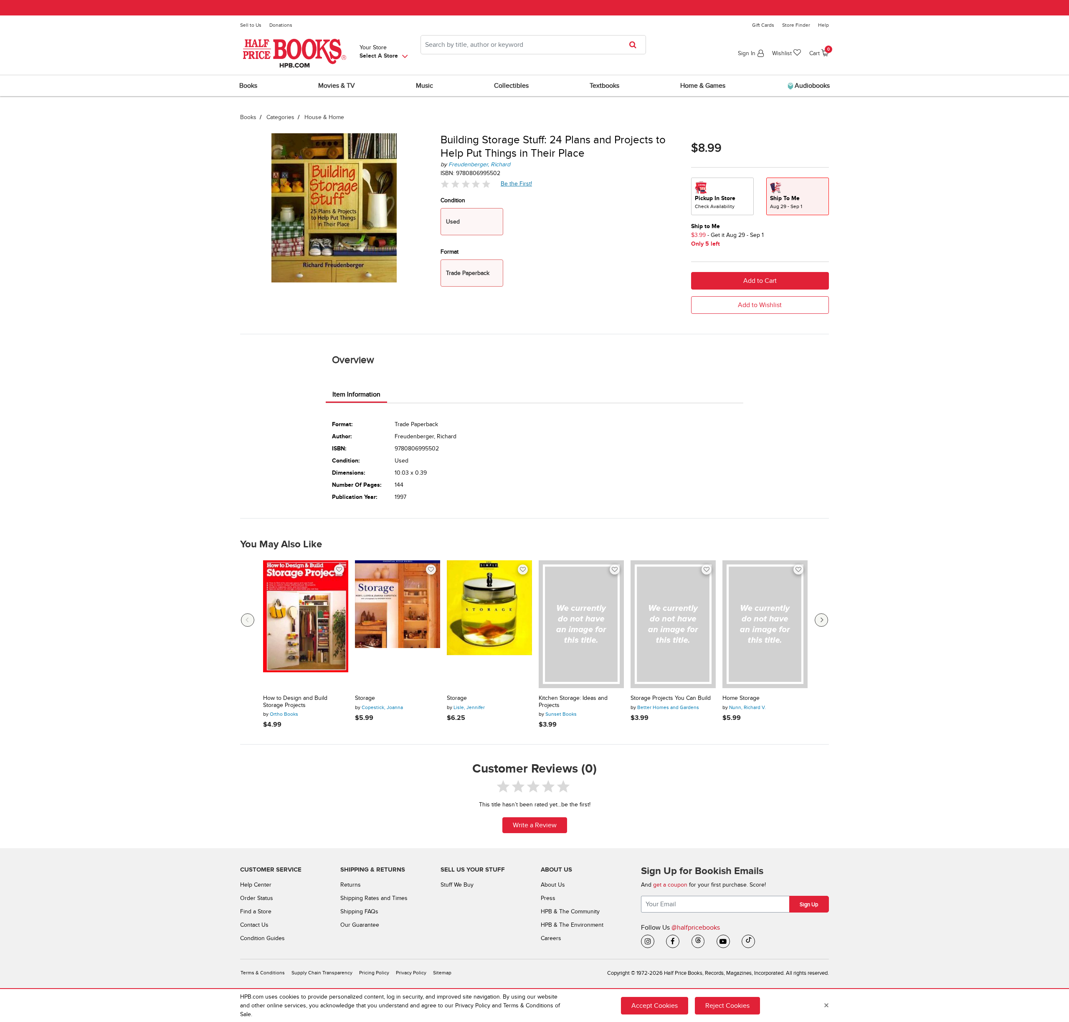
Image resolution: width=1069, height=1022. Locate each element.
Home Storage (741, 698)
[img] (466, 184)
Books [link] (248, 85)
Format (450, 251)
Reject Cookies (727, 1005)
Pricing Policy (374, 973)
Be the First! (516, 183)
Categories (280, 117)
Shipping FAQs (359, 911)
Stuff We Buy (457, 884)
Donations (280, 25)
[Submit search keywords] (635, 44)
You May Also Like (281, 544)
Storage (365, 698)
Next (821, 620)
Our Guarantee (359, 924)
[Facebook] (672, 941)
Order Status (256, 898)
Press (548, 898)
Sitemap (442, 973)
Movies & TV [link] (336, 85)
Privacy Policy (411, 973)
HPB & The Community (570, 911)
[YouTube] (723, 941)
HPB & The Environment (572, 924)
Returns (350, 884)
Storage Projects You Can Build (671, 698)
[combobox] (533, 45)
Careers (551, 938)
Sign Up (809, 904)
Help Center (255, 884)
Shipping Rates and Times (374, 898)
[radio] (722, 196)
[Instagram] (647, 941)
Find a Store (255, 911)
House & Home (324, 117)
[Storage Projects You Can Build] (673, 624)
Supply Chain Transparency (321, 973)
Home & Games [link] (702, 85)
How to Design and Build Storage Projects (295, 702)
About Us (553, 884)
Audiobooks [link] (811, 85)
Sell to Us (250, 25)
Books (248, 117)
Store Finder (796, 25)
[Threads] (698, 941)
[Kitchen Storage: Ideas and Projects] (581, 624)
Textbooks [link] (604, 85)
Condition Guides (262, 938)
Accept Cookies (654, 1005)
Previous (247, 620)
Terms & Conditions (263, 973)
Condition (453, 200)
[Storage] (397, 624)
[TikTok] (748, 941)
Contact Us (254, 924)
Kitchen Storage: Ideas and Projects (573, 702)
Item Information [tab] (356, 394)
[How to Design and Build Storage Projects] (305, 624)
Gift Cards (763, 25)
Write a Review (535, 825)
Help (823, 25)
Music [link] (424, 85)
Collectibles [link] (511, 85)
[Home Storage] (765, 624)
